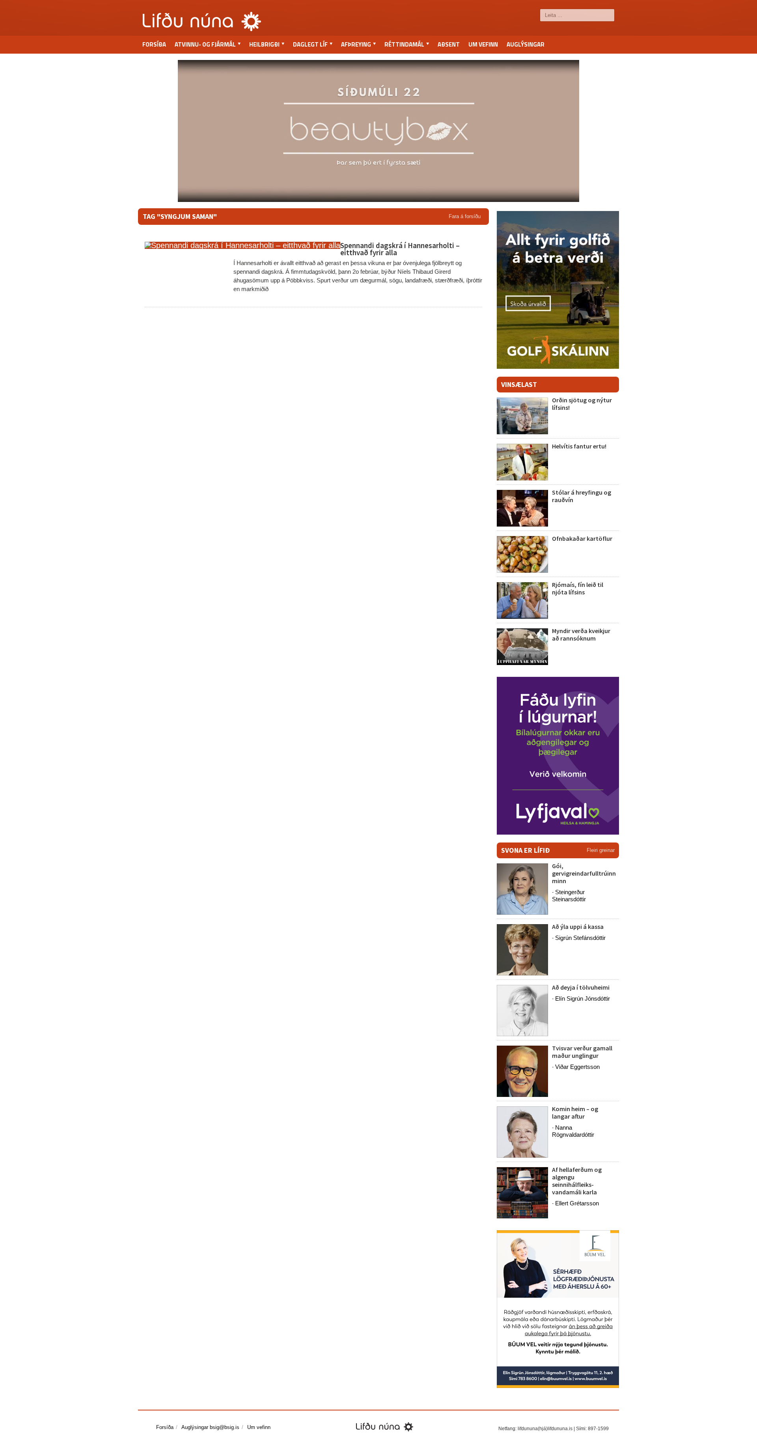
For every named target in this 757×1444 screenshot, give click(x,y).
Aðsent (449, 44)
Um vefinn (483, 44)
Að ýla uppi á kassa (578, 926)
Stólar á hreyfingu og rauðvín (581, 496)
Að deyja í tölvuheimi (581, 987)
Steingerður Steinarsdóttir (569, 895)
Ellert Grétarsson (577, 1203)
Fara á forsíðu (465, 216)
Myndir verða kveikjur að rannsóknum (581, 634)
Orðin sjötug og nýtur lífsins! (582, 403)
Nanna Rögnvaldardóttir (573, 1131)
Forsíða (154, 44)
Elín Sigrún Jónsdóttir (582, 998)
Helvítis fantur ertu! (579, 446)
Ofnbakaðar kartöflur (582, 538)
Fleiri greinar (601, 850)
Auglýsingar (525, 44)
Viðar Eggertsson (577, 1066)
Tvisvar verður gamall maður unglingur (582, 1051)
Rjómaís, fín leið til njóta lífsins (577, 588)
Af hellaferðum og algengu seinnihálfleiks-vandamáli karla (577, 1181)
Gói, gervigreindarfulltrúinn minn (584, 873)
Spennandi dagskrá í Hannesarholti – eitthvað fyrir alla (400, 249)
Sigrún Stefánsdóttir (580, 937)
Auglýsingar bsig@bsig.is (210, 1427)
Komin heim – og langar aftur (575, 1112)
